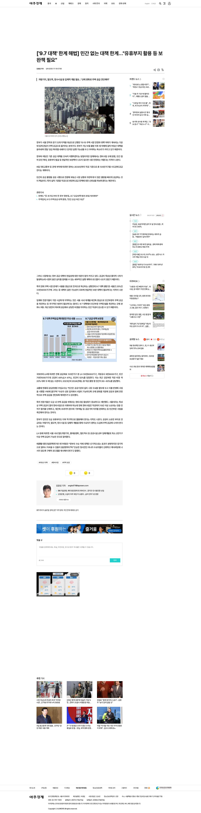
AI (56, 3)
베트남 (162, 339)
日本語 (153, 3)
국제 (105, 3)
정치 (86, 3)
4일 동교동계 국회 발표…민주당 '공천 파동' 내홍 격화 (49, 727)
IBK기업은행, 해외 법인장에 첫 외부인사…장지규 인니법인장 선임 (81, 491)
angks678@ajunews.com (78, 486)
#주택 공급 (66, 463)
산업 (62, 3)
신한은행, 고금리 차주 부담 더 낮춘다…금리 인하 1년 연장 (78, 494)
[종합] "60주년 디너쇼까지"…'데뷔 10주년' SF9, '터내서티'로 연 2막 (147, 265)
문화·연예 (122, 3)
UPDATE (158, 215)
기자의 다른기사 (64, 500)
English (147, 3)
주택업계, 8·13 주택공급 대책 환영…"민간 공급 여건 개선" (61, 199)
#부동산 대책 (43, 463)
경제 (79, 3)
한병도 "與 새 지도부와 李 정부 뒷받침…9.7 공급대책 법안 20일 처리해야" (68, 196)
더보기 (140, 376)
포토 (113, 3)
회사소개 (32, 788)
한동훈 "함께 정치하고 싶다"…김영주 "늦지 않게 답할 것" (109, 701)
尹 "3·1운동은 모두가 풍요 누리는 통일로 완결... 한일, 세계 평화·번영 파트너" (79, 727)
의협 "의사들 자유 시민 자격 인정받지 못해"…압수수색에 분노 (109, 727)
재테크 (71, 3)
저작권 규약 (111, 788)
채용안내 (55, 788)
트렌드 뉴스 (134, 79)
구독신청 (43, 788)
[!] (163, 79)
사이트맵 (135, 788)
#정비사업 (55, 463)
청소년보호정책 (97, 788)
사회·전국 (96, 3)
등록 (115, 560)
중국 (49, 3)
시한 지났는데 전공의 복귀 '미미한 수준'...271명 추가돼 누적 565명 (49, 701)
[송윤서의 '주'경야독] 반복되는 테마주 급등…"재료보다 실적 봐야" (146, 235)
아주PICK (134, 281)
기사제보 (67, 788)
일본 (154, 339)
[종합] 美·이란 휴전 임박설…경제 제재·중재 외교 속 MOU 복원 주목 (147, 245)
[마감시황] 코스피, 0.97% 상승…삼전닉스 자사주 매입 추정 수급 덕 (148, 255)
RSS (146, 788)
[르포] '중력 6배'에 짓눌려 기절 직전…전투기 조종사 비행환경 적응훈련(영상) (79, 701)
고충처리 (124, 788)
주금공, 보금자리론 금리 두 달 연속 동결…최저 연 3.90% (147, 225)
